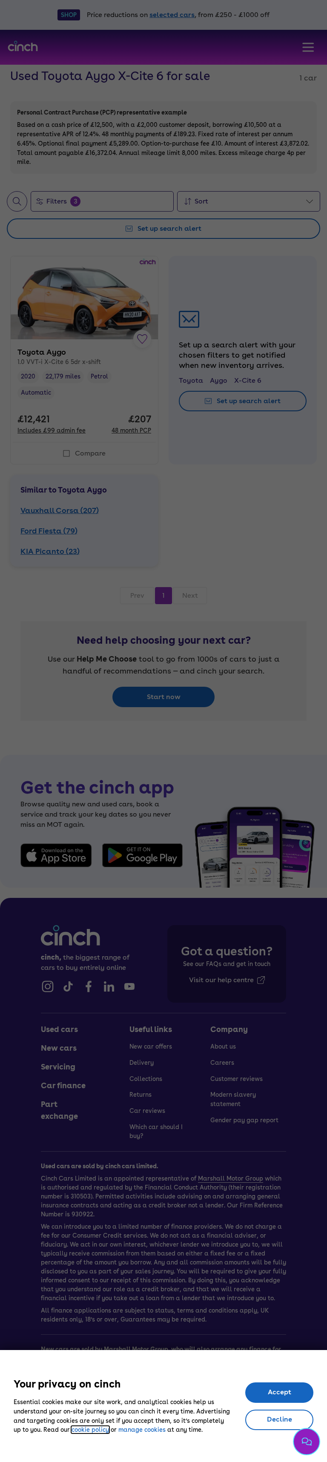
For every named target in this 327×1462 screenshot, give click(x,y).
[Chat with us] (306, 1441)
